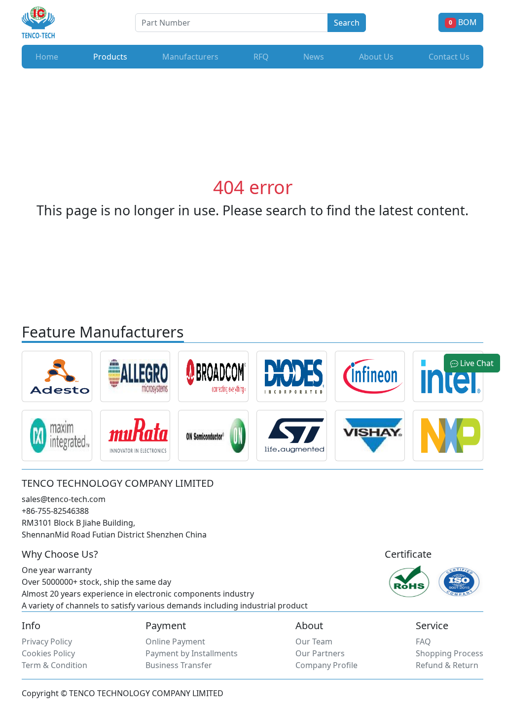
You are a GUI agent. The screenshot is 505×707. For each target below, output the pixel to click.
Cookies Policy (48, 653)
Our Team (313, 641)
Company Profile (326, 665)
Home (47, 56)
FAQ (423, 641)
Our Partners (320, 653)
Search (347, 22)
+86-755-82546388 (55, 510)
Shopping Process (449, 653)
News (313, 56)
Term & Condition (54, 665)
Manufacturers (190, 56)
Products (112, 56)
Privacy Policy (47, 641)
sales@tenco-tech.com (64, 499)
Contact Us (449, 56)
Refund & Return (447, 665)
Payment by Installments (191, 653)
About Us (376, 56)
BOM (463, 22)
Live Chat (476, 363)
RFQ (261, 56)
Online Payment (175, 641)
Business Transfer (178, 665)
